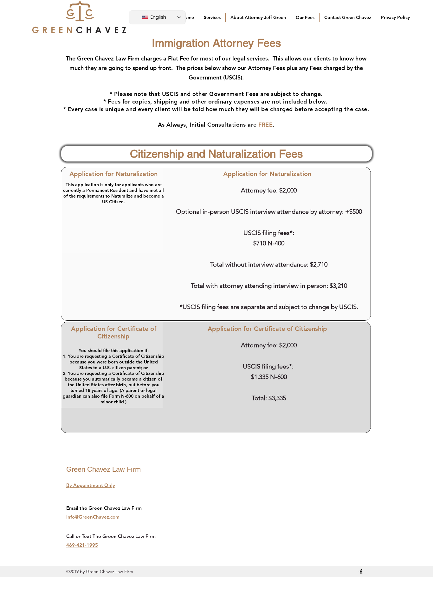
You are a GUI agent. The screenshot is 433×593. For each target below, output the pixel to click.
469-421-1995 (82, 545)
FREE (265, 124)
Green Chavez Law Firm (103, 469)
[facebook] (361, 571)
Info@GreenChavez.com (93, 517)
